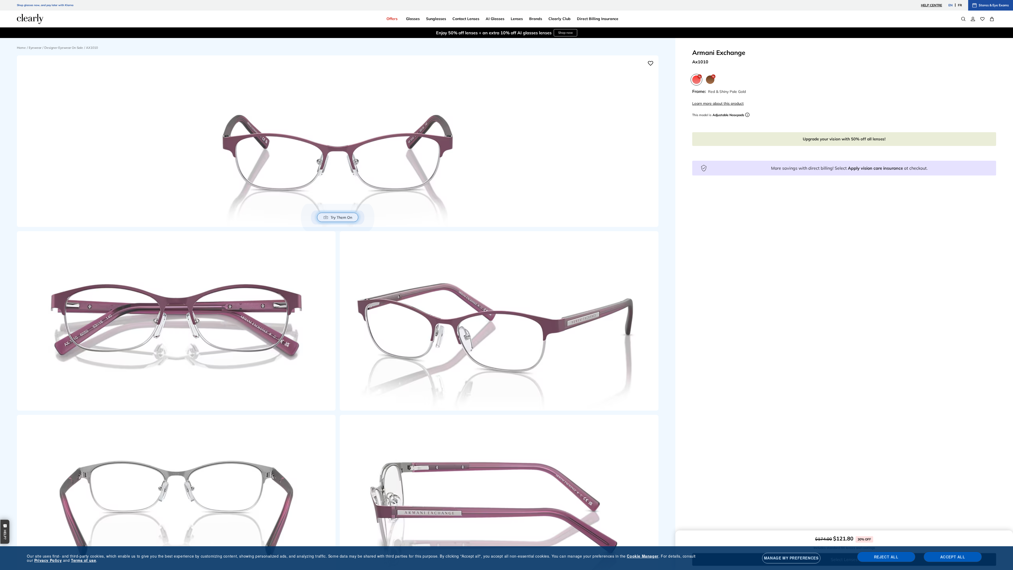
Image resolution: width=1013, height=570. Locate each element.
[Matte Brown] (710, 79)
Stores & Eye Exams (994, 5)
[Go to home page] (30, 19)
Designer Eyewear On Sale (63, 48)
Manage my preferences (791, 557)
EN (950, 5)
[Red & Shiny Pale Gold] (696, 79)
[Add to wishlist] (650, 63)
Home (21, 48)
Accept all (952, 556)
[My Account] (973, 19)
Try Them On (341, 217)
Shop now (565, 33)
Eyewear (35, 48)
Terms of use (83, 560)
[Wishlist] (982, 19)
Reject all (886, 556)
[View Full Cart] (992, 19)
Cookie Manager (642, 556)
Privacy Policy (48, 560)
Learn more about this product (718, 103)
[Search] (963, 19)
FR (960, 5)
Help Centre (931, 5)
